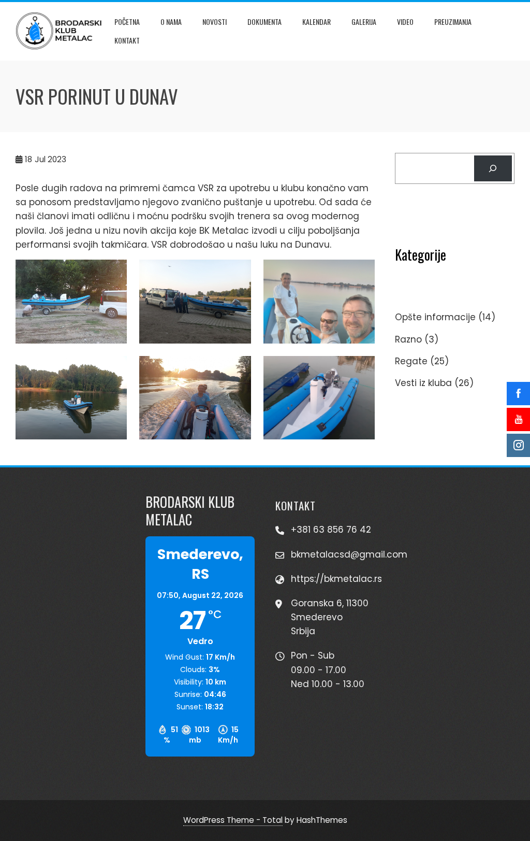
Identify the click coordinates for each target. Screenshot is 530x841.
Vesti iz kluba (423, 383)
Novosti (214, 21)
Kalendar (316, 21)
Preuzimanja (453, 21)
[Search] (493, 168)
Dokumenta (264, 21)
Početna (127, 21)
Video (405, 21)
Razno (408, 339)
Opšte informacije (435, 317)
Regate (411, 361)
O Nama (171, 21)
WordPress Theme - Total (233, 820)
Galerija (363, 21)
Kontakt (127, 40)
